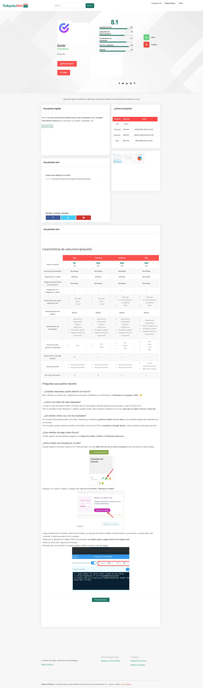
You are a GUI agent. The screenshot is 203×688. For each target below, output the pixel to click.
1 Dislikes (153, 44)
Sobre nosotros (47, 665)
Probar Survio (68, 63)
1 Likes (152, 37)
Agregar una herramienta (110, 661)
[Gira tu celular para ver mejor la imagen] (117, 158)
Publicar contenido (137, 665)
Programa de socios (138, 661)
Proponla (48, 179)
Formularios (62, 49)
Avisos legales (126, 684)
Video (64, 72)
